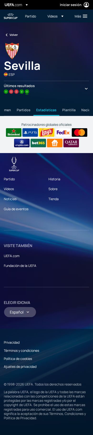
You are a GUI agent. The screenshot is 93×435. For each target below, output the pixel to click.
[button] (55, 16)
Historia (54, 179)
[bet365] (38, 143)
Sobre (52, 189)
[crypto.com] (22, 143)
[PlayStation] (30, 132)
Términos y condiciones (21, 350)
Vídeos (9, 189)
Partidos (24, 110)
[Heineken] (13, 132)
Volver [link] (14, 35)
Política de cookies (18, 358)
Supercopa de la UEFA (11, 16)
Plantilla (69, 110)
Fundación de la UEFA (20, 265)
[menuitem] (32, 16)
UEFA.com (12, 255)
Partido (9, 179)
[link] (30, 16)
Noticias (10, 199)
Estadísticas (46, 110)
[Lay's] (46, 132)
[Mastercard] (79, 132)
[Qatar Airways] (71, 143)
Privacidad (12, 342)
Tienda (53, 199)
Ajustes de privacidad (20, 366)
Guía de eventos (16, 209)
